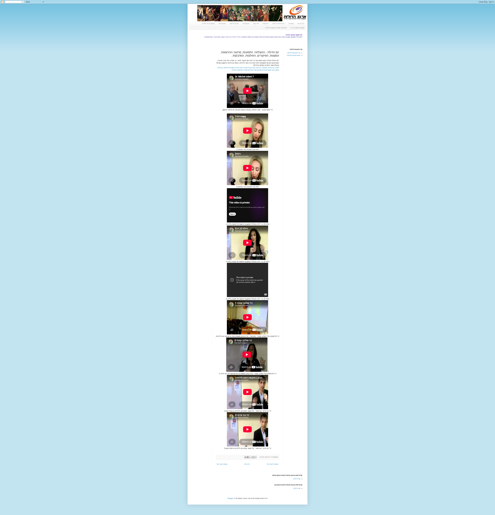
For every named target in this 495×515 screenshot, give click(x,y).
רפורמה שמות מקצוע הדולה (276, 28)
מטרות (291, 23)
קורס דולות (296, 479)
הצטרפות (222, 23)
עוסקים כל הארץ (208, 23)
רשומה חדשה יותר (272, 464)
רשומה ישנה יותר (222, 464)
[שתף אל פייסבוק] (248, 457)
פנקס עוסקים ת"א (297, 28)
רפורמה (266, 23)
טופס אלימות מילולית (293, 55)
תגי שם (256, 23)
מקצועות (246, 23)
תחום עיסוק (234, 23)
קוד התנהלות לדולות (293, 53)
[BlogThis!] (252, 457)
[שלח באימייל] (255, 457)
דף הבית (301, 23)
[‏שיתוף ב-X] (250, 457)
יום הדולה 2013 (279, 23)
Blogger (230, 498)
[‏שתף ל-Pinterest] (245, 457)
